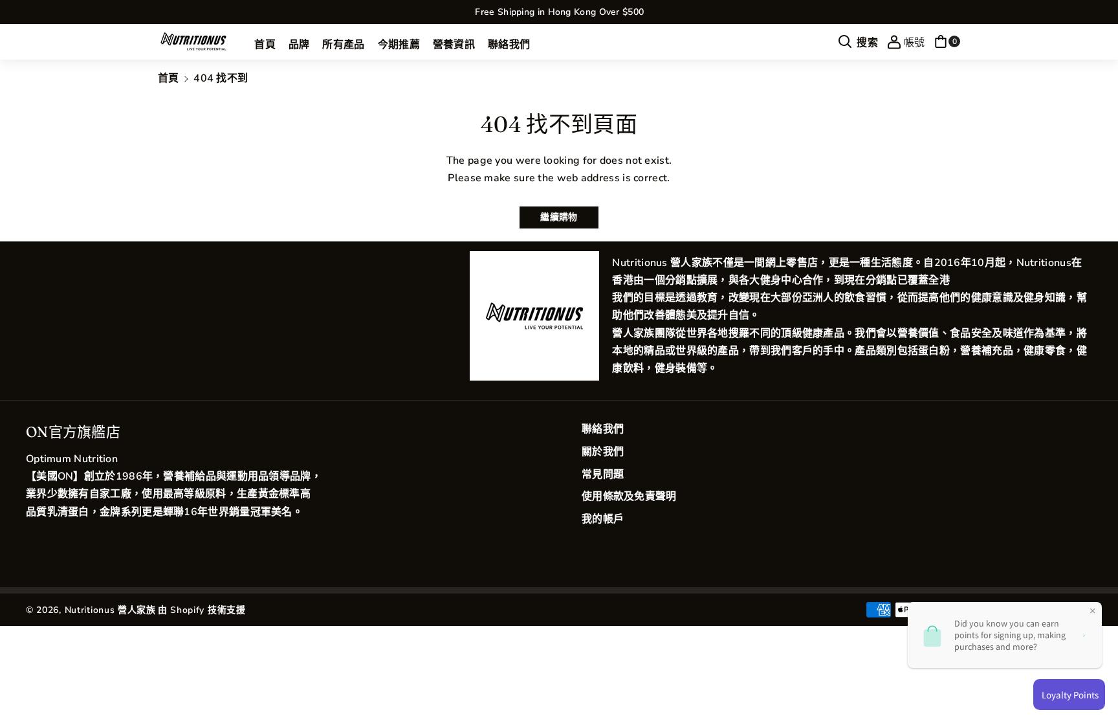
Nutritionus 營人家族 (110, 610)
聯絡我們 (603, 429)
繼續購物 (558, 217)
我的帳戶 (603, 519)
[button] (858, 41)
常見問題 (603, 474)
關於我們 (603, 452)
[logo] (534, 316)
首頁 (168, 78)
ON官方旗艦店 (73, 432)
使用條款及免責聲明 (629, 496)
